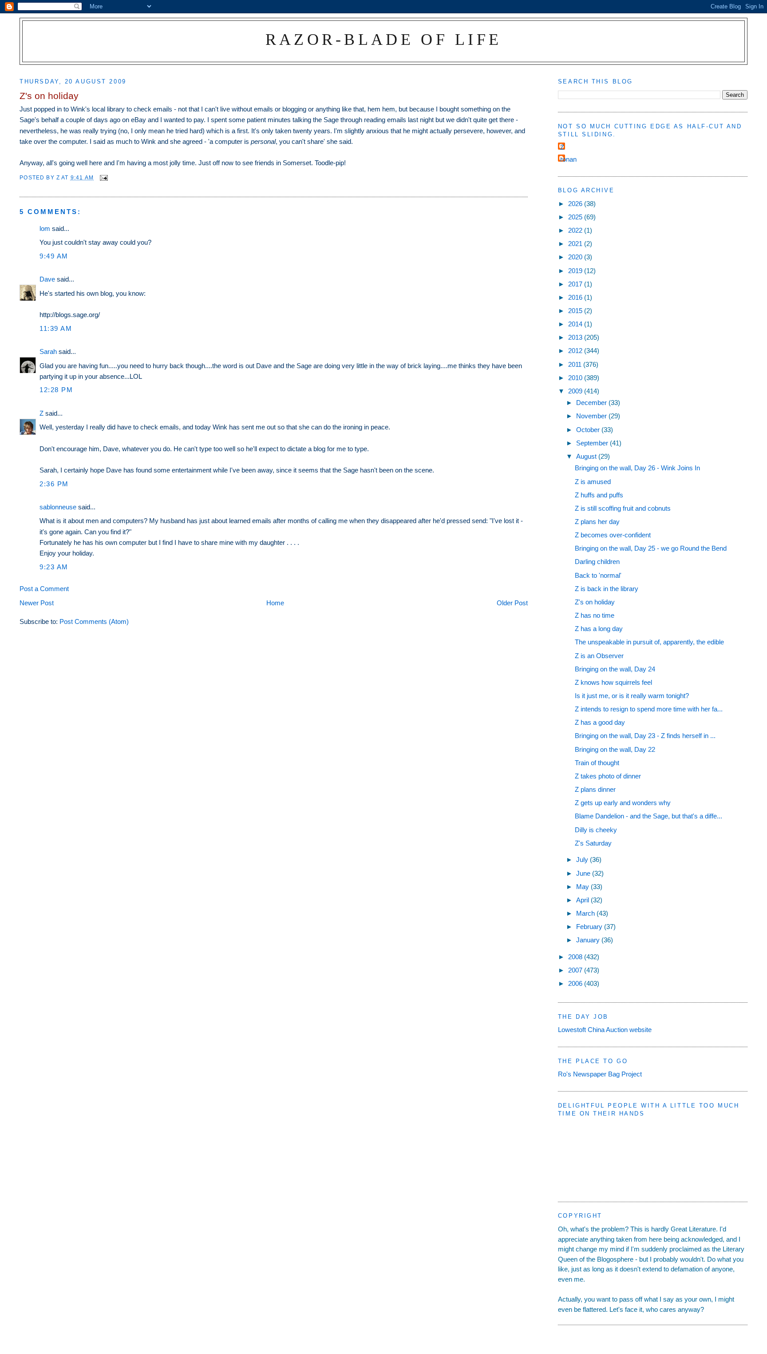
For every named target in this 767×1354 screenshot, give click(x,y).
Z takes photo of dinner (608, 776)
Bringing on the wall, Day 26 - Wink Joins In (637, 468)
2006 (576, 983)
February (590, 926)
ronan (568, 159)
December (592, 402)
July (583, 859)
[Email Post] (103, 177)
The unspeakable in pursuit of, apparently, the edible (649, 642)
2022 (576, 230)
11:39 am (56, 328)
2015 (576, 310)
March (586, 913)
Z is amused (593, 481)
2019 (576, 270)
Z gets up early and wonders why (623, 802)
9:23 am (54, 567)
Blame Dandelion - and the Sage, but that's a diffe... (648, 816)
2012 (576, 350)
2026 (576, 203)
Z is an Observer (599, 655)
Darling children (597, 561)
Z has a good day (600, 722)
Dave (47, 279)
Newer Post (37, 603)
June (584, 873)
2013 (576, 337)
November (592, 416)
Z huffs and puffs (599, 495)
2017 (576, 284)
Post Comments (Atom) (94, 621)
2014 (576, 324)
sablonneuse (58, 507)
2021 (576, 243)
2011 (575, 364)
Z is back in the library (606, 588)
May (583, 886)
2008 (576, 957)
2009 (576, 391)
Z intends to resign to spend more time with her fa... (649, 709)
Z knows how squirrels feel (613, 682)
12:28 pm (56, 389)
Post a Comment (44, 588)
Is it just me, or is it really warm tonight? (632, 695)
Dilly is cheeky (596, 830)
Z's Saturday (593, 843)
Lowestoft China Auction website (605, 1029)
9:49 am (54, 256)
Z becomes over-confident (613, 535)
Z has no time (594, 615)
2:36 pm (54, 484)
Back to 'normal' (598, 575)
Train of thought (597, 762)
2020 (576, 257)
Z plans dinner (595, 789)
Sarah (48, 351)
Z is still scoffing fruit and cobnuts (623, 508)
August (587, 456)
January (588, 940)
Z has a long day (599, 628)
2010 (576, 377)
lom (45, 228)
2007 (576, 970)
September (593, 443)
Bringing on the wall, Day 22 (615, 749)
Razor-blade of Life (383, 39)
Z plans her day (597, 521)
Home (275, 603)
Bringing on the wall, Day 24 (615, 669)
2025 (576, 217)
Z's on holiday (595, 602)
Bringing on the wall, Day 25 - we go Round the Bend (651, 548)
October (588, 429)
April (583, 900)
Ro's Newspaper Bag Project (600, 1074)
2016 (576, 297)
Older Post (512, 603)
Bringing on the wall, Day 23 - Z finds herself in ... (645, 735)
